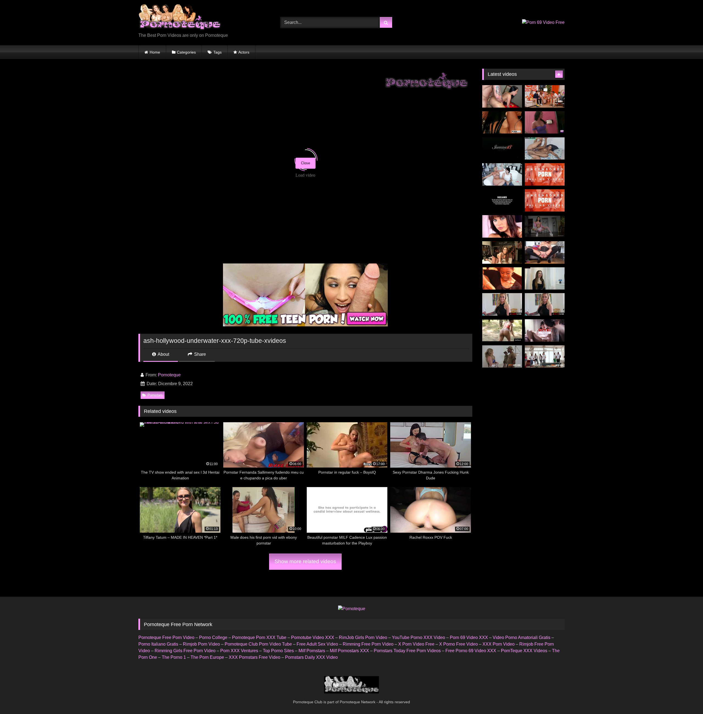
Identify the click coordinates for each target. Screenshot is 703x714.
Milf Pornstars (312, 650)
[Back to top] (686, 697)
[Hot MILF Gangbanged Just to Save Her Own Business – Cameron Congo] (545, 356)
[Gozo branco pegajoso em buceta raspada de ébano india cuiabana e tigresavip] (545, 148)
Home (155, 52)
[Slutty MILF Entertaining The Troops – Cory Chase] (502, 356)
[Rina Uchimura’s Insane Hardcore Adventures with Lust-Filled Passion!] (545, 174)
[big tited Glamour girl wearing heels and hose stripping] (502, 226)
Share (199, 354)
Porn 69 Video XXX (469, 637)
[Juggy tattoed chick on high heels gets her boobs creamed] (502, 252)
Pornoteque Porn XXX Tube (259, 637)
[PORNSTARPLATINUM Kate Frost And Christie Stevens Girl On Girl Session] (545, 304)
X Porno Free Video (458, 644)
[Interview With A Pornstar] (545, 278)
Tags (217, 52)
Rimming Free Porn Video (368, 644)
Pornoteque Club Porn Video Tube (258, 644)
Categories (186, 52)
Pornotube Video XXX (312, 637)
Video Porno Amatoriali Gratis (521, 637)
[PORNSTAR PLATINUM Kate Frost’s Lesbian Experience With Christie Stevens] (502, 304)
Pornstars (155, 395)
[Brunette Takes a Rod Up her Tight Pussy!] (502, 148)
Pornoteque (169, 375)
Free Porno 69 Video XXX (470, 650)
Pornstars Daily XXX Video (311, 657)
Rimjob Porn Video (201, 644)
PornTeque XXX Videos (524, 650)
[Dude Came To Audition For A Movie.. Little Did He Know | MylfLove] (545, 96)
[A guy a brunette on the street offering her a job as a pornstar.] (545, 122)
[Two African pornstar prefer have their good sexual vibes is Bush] (502, 330)
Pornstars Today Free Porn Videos (407, 650)
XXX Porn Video (498, 644)
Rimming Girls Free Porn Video (185, 650)
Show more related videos (305, 561)
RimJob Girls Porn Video (363, 637)
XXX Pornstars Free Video (254, 657)
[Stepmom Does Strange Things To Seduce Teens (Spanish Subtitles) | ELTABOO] (502, 200)
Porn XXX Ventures (239, 650)
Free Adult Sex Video (317, 644)
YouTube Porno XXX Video (418, 637)
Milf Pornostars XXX (349, 650)
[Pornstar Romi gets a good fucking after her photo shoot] (502, 122)
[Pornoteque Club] (179, 18)
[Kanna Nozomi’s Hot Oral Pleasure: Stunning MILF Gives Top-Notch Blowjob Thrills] (545, 200)
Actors (243, 52)
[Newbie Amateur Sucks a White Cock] (502, 278)
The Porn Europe (207, 657)
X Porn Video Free (416, 644)
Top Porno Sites (278, 650)
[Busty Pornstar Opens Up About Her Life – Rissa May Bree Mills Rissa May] (545, 330)
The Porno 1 (174, 657)
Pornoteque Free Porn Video (166, 637)
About (163, 354)
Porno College (213, 637)
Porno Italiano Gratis (158, 644)
